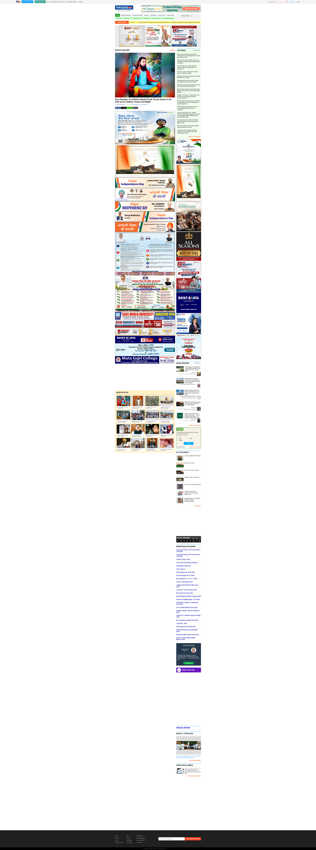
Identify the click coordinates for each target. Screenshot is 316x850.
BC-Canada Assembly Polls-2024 (187, 620)
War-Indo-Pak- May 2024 (184, 593)
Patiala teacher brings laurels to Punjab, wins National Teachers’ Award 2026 (187, 81)
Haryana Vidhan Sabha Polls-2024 (187, 634)
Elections (128, 838)
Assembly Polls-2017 (72, 1)
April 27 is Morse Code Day (191, 470)
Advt (66, 1)
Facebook (118, 108)
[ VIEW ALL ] (198, 506)
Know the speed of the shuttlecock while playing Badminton (191, 493)
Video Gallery (170, 15)
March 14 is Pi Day (189, 463)
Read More (188, 663)
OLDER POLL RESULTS (195, 447)
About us (49, 1)
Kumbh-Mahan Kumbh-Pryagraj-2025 (188, 596)
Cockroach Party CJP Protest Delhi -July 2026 (188, 550)
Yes (180, 438)
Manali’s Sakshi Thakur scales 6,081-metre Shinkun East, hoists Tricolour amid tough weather (188, 91)
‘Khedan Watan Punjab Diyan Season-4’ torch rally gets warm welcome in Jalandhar (187, 108)
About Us (117, 838)
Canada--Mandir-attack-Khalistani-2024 (188, 611)
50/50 (180, 440)
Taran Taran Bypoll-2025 (184, 582)
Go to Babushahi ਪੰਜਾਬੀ (27, 1)
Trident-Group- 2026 (183, 559)
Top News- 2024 (181, 623)
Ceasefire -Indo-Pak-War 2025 (186, 590)
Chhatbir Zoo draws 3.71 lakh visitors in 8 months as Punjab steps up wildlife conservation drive (188, 96)
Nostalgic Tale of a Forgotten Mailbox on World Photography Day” (192, 500)
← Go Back (172, 50)
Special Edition (183, 728)
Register (298, 1)
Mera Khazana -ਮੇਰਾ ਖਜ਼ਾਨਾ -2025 (186, 579)
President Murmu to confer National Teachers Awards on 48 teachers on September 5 (163, 22)
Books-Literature (156, 18)
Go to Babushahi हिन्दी (40, 1)
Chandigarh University (183, 566)
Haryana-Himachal (137, 15)
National (146, 15)
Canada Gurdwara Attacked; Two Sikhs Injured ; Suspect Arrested (187, 72)
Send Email (135, 108)
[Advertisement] (145, 376)
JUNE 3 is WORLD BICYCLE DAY (192, 455)
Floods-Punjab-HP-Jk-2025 (185, 575)
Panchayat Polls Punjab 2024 (185, 626)
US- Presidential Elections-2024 (186, 607)
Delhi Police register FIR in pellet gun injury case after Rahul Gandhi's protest (188, 85)
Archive (62, 1)
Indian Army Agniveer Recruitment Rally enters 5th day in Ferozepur (187, 126)
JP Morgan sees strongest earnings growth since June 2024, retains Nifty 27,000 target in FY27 (187, 131)
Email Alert (118, 18)
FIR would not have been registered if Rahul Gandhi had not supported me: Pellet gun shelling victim (188, 56)
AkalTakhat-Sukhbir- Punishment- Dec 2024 (187, 603)
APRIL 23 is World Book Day (191, 477)
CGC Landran (180, 569)
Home (117, 15)
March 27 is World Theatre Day (192, 484)
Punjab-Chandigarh (126, 15)
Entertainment (147, 18)
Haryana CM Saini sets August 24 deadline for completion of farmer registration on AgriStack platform (188, 102)
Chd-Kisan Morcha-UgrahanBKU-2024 (187, 630)
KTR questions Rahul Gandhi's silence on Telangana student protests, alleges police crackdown (188, 61)
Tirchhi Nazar (127, 18)
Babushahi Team (55, 1)
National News (139, 835)
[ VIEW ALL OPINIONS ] (195, 425)
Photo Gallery (161, 15)
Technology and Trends (168, 18)
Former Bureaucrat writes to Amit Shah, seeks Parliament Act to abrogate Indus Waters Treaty (187, 121)
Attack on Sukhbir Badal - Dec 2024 (188, 599)
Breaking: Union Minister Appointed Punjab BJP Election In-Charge (188, 76)
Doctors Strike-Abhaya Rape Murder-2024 (185, 638)
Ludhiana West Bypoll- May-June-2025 (187, 585)
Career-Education (137, 18)
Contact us (80, 1)
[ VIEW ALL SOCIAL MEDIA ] (194, 776)
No (191, 438)
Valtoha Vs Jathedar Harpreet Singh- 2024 (188, 616)
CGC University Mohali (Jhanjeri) (187, 562)
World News (153, 15)
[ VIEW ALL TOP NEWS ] (194, 136)
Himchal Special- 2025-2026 (185, 572)
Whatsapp (129, 108)
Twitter (124, 108)
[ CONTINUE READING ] (195, 760)
